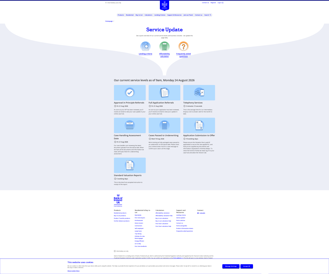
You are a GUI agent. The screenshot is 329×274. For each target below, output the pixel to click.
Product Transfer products (122, 218)
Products (121, 15)
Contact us (198, 15)
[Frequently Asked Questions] (183, 49)
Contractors (138, 226)
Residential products (120, 213)
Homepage (109, 21)
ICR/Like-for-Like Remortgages (140, 237)
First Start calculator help (163, 226)
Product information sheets (184, 228)
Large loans (138, 231)
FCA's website (178, 258)
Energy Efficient (139, 241)
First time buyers (140, 218)
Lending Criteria (159, 15)
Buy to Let (139, 15)
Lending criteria (181, 215)
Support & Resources (174, 15)
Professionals (139, 220)
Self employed (139, 228)
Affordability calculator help (164, 215)
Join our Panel (188, 15)
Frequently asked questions (184, 231)
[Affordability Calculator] (164, 49)
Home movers (139, 223)
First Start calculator (162, 223)
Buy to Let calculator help (163, 221)
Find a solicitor (180, 220)
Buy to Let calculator (162, 218)
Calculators (148, 15)
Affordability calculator (163, 213)
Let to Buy (138, 243)
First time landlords (141, 246)
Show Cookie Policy (74, 271)
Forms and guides (181, 226)
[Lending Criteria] (145, 49)
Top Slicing (138, 234)
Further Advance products (121, 221)
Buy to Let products (120, 215)
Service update (180, 218)
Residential (129, 15)
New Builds (138, 215)
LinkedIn (202, 213)
